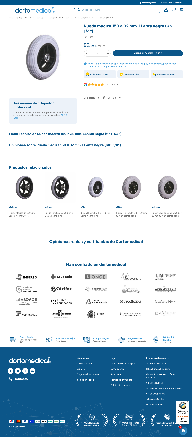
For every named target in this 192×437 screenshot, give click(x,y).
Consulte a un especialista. (172, 3)
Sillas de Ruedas (154, 383)
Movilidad (19, 18)
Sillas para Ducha (155, 399)
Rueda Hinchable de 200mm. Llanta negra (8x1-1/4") (59, 214)
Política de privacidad (121, 379)
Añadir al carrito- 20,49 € (148, 53)
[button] (181, 10)
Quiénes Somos (84, 363)
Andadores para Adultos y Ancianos (164, 388)
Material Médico (154, 404)
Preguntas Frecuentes (87, 374)
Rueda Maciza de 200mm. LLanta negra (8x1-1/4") (22, 214)
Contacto (21, 379)
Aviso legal (116, 374)
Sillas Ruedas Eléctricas (34, 18)
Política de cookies (120, 385)
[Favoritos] (174, 10)
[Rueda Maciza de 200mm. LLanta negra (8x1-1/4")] (24, 187)
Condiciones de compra (123, 363)
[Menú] (187, 402)
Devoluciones (117, 369)
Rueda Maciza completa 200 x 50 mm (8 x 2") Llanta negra (167, 214)
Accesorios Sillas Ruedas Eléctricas (59, 18)
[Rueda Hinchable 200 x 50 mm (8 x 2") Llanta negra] (131, 187)
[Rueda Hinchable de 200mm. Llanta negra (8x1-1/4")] (60, 187)
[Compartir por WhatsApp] (114, 98)
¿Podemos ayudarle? (148, 3)
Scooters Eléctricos (156, 363)
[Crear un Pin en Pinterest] (109, 98)
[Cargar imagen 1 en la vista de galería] (43, 57)
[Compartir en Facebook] (103, 98)
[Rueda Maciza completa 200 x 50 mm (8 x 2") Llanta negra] (167, 187)
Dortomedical (20, 427)
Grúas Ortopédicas (155, 393)
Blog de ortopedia (85, 379)
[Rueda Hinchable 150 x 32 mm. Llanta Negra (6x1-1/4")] (96, 187)
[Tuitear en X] (98, 98)
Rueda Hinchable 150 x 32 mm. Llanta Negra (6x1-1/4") (95, 214)
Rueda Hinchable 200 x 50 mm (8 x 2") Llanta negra (131, 214)
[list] (43, 59)
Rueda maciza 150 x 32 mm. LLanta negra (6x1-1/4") (94, 18)
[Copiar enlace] (119, 98)
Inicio (11, 18)
